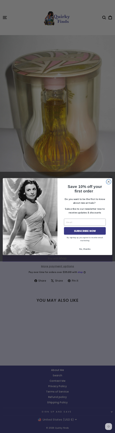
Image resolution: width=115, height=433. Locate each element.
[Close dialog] (108, 181)
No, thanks (84, 248)
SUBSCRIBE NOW (85, 231)
